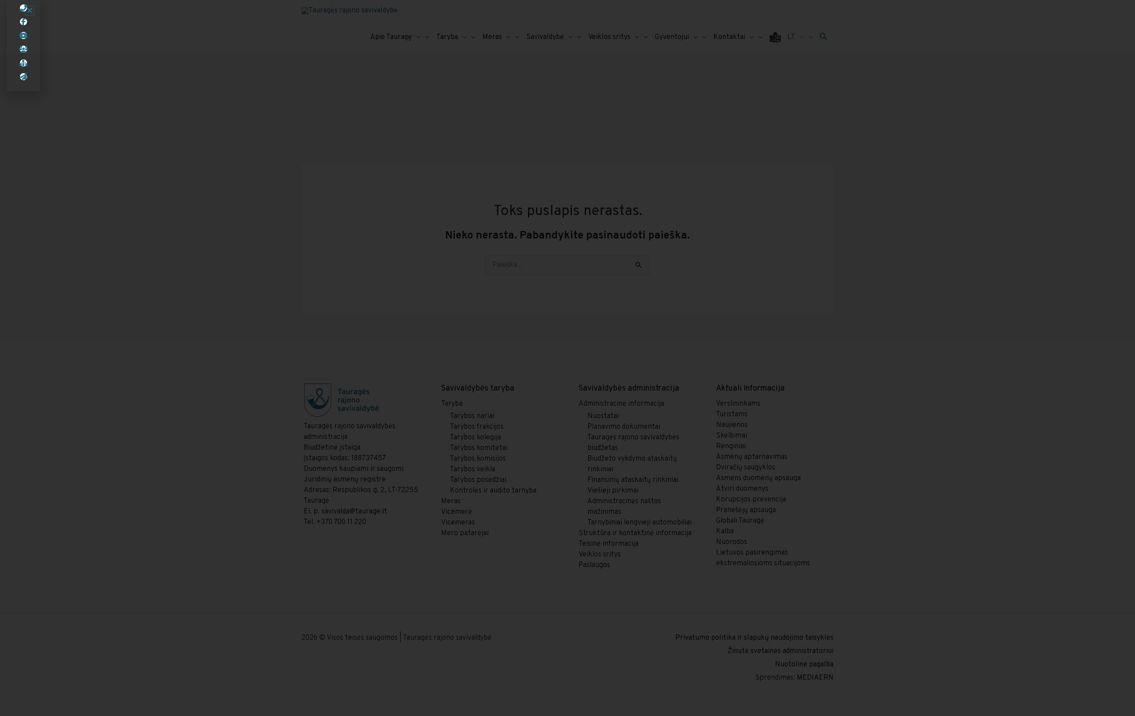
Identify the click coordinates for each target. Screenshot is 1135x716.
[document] (567, 358)
